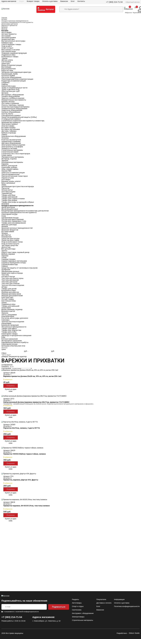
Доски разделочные (9, 209)
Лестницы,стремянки (10, 103)
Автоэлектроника (8, 37)
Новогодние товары (9, 334)
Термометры (6, 193)
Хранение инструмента (10, 122)
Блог (73, 1)
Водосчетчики (7, 70)
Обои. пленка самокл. (10, 169)
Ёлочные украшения (9, 339)
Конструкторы (7, 297)
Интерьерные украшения (11, 341)
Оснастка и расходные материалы (15, 107)
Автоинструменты (9, 34)
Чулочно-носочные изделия (12, 285)
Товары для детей (8, 289)
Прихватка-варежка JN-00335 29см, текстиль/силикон (26, 506)
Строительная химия (9, 152)
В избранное (7, 379)
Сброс (3, 353)
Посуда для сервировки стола (13, 221)
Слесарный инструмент (11, 115)
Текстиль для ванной (10, 280)
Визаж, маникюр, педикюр (11, 309)
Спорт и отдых (7, 48)
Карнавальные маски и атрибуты (14, 342)
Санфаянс (5, 83)
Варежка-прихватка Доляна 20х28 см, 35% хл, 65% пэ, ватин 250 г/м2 (32, 376)
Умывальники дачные (10, 271)
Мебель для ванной (9, 166)
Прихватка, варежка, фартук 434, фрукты (20, 480)
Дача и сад (5, 247)
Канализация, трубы (9, 74)
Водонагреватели (8, 69)
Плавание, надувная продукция (14, 53)
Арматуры (5, 63)
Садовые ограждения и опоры (13, 263)
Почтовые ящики (8, 192)
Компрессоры (7, 43)
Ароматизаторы (8, 39)
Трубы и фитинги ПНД (10, 89)
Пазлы (4, 303)
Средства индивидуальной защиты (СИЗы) (19, 117)
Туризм (4, 58)
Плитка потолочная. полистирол (14, 176)
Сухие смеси (6, 155)
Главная (4, 18)
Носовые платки (8, 277)
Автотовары (6, 32)
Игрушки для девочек (10, 292)
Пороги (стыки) (7, 178)
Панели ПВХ (6, 171)
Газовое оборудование (10, 96)
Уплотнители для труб (10, 91)
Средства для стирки (10, 240)
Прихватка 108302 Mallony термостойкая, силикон (24, 454)
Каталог (4, 19)
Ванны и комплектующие (11, 65)
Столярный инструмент (11, 119)
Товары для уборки (9, 200)
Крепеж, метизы (8, 102)
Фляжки (4, 226)
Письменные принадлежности (13, 327)
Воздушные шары (8, 290)
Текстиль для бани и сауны (12, 278)
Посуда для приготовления (12, 219)
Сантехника (6, 62)
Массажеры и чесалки (10, 50)
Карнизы (5, 164)
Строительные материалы (12, 150)
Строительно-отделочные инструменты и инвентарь (22, 121)
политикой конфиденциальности (27, 611)
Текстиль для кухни (9, 282)
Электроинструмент (9, 124)
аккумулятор (14, 356)
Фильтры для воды (9, 225)
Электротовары (7, 126)
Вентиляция (6, 67)
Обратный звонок (133, 2)
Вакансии (64, 1)
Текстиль (5, 275)
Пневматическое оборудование (14, 108)
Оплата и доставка (49, 1)
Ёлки (3, 337)
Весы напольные (8, 183)
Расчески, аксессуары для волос (14, 318)
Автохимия (5, 36)
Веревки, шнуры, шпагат (11, 181)
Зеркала (4, 160)
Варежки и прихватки (9, 25)
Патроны (5, 138)
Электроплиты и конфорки (12, 147)
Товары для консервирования (13, 223)
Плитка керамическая (10, 174)
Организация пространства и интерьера (17, 186)
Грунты (4, 251)
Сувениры (5, 320)
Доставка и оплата (103, 603)
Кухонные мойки (8, 76)
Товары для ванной (9, 197)
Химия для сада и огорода (12, 273)
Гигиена (4, 233)
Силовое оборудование (10, 112)
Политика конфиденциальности (127, 606)
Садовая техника (8, 259)
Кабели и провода (8, 133)
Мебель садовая (8, 254)
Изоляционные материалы (12, 162)
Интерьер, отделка (9, 159)
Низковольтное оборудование (13, 136)
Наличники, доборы (9, 167)
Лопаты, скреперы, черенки (12, 105)
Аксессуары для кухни (9, 24)
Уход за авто (6, 46)
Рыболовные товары (9, 57)
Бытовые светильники (10, 129)
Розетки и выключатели (11, 140)
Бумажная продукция (10, 325)
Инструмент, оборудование (12, 95)
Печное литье (7, 190)
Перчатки (5, 188)
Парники (4, 256)
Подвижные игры (8, 55)
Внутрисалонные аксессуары (13, 41)
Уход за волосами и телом (12, 242)
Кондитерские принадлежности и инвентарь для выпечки (25, 211)
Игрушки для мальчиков (11, 294)
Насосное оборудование (11, 77)
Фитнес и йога (7, 60)
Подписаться (58, 607)
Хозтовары (5, 180)
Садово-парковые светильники (14, 261)
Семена (4, 266)
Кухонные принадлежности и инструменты (17, 22)
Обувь (3, 185)
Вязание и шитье (8, 311)
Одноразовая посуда (10, 218)
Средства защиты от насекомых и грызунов (19, 268)
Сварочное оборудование (11, 110)
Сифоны (4, 84)
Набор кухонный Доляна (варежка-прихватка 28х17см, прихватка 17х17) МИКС (36, 402)
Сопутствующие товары (11, 44)
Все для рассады (8, 249)
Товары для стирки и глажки (13, 199)
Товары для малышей (10, 306)
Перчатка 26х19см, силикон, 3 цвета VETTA (21, 428)
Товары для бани (8, 195)
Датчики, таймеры (8, 131)
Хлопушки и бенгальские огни (13, 346)
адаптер (23, 356)
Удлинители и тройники (10, 141)
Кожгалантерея (7, 316)
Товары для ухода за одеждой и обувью (17, 202)
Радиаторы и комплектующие (13, 81)
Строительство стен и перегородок (15, 154)
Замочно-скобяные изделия (12, 98)
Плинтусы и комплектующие (13, 173)
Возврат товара (33, 1)
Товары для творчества (11, 330)
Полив (4, 257)
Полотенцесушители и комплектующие (17, 79)
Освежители (6, 237)
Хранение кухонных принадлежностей (17, 228)
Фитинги (4, 93)
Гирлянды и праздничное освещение (16, 335)
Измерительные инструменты (13, 100)
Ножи (3, 216)
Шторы (4, 287)
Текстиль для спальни (10, 283)
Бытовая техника (8, 128)
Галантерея (6, 308)
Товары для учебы (9, 332)
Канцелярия (6, 323)
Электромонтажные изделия (13, 145)
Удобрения (5, 270)
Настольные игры (8, 51)
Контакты (81, 1)
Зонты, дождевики (9, 315)
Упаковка (5, 204)
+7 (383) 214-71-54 (114, 2)
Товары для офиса (9, 328)
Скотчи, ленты (7, 114)
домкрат (5, 356)
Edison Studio (134, 633)
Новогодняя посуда (9, 214)
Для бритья (6, 235)
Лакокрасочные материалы (12, 157)
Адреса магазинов (8, 1)
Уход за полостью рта (10, 244)
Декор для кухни (8, 207)
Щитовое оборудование (11, 143)
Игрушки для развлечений (12, 296)
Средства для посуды (10, 238)
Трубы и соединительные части (14, 88)
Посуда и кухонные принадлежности (14, 21)
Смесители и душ (8, 86)
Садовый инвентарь (9, 264)
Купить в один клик (10, 390)
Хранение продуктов (9, 230)
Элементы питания (9, 148)
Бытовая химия (7, 231)
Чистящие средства (9, 245)
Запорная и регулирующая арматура (16, 72)
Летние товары (7, 299)
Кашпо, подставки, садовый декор (15, 252)
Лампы (4, 134)
